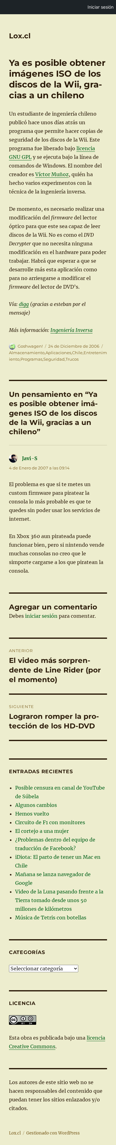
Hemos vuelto (32, 814)
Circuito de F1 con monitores (50, 822)
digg (24, 304)
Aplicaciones (58, 352)
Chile (77, 352)
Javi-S (29, 458)
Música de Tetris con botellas (50, 917)
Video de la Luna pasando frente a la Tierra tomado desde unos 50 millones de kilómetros (59, 900)
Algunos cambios (36, 805)
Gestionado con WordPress (53, 1133)
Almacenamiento (27, 352)
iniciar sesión (41, 616)
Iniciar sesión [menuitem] (101, 7)
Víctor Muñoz (52, 174)
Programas (31, 359)
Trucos (72, 359)
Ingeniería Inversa (71, 330)
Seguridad (54, 359)
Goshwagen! (30, 346)
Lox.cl (20, 36)
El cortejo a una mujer (42, 831)
